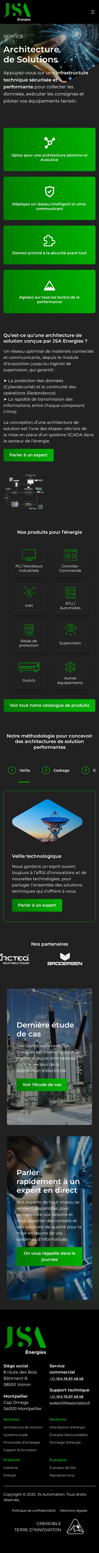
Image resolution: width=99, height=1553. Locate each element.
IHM (29, 605)
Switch (29, 680)
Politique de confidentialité (33, 1510)
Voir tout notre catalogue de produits (49, 705)
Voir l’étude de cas (42, 1084)
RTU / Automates (70, 605)
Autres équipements (70, 680)
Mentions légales (73, 1510)
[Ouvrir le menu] (93, 12)
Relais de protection (29, 643)
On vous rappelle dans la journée (49, 1256)
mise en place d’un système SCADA (45, 434)
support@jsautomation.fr (70, 1403)
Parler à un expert (28, 455)
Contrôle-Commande (70, 568)
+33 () (66, 1379)
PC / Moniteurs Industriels (28, 568)
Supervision (70, 643)
